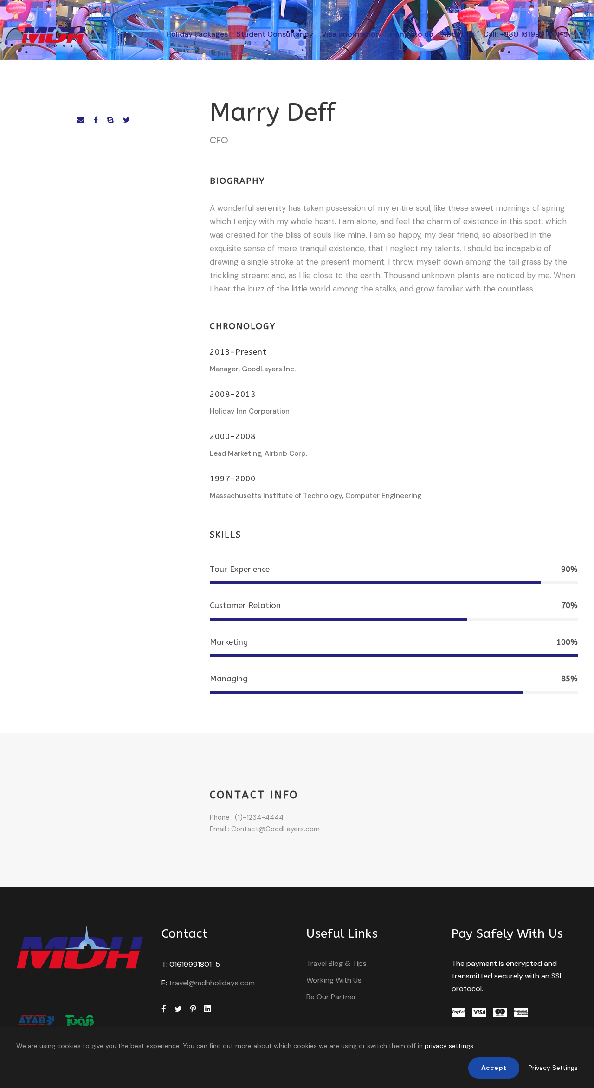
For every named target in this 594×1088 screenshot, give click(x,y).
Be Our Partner (331, 997)
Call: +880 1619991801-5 (525, 34)
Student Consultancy (274, 34)
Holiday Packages (197, 34)
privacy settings (449, 1046)
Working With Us (334, 980)
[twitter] (126, 120)
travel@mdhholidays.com (212, 983)
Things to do (410, 34)
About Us (458, 34)
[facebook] (96, 120)
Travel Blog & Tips (336, 963)
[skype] (110, 120)
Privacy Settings (553, 1067)
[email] (80, 120)
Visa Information (351, 34)
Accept (493, 1067)
